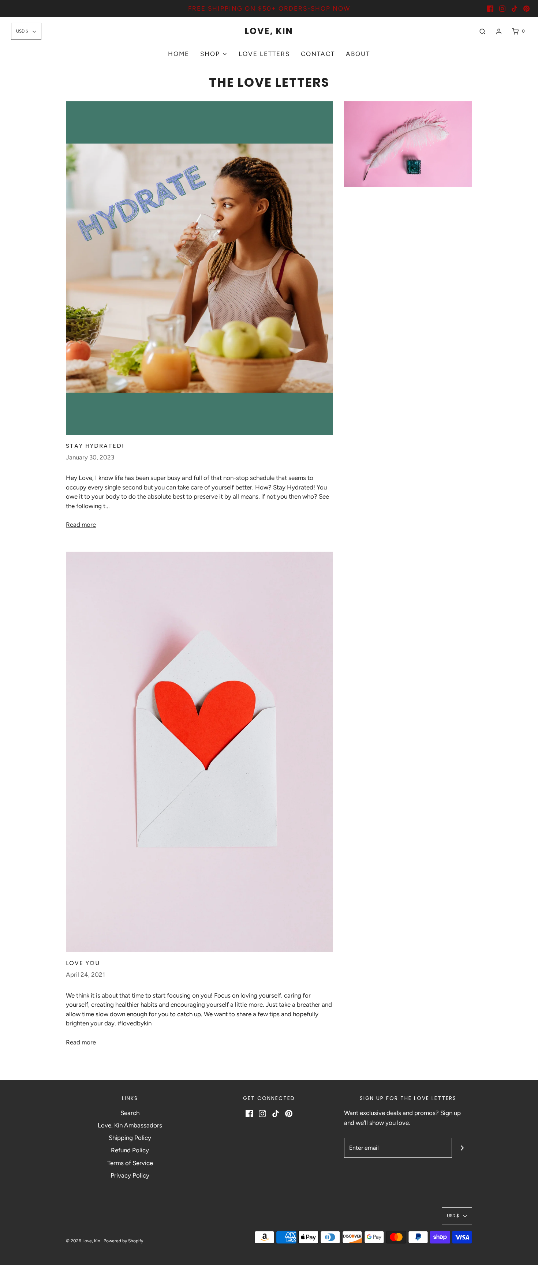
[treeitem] (214, 54)
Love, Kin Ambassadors (130, 1125)
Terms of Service (130, 1163)
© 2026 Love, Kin (83, 1240)
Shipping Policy (130, 1137)
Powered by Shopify (123, 1240)
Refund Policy (130, 1150)
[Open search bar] (482, 31)
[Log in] (498, 31)
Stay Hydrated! (95, 446)
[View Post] (199, 268)
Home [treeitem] (178, 53)
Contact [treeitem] (318, 53)
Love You (83, 963)
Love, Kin (269, 31)
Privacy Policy (130, 1175)
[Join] (462, 1148)
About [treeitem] (358, 53)
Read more (81, 524)
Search (129, 1112)
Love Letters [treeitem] (264, 53)
